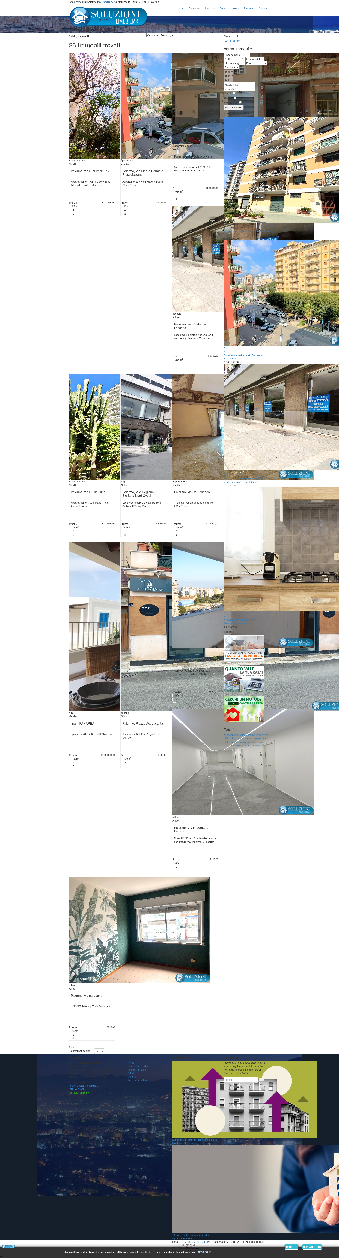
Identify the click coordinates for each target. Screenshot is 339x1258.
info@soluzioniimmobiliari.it (84, 1085)
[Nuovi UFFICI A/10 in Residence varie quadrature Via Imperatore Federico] (243, 762)
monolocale (257, 742)
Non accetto (312, 1247)
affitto (227, 738)
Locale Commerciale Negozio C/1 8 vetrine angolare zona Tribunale (243, 480)
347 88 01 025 (232, 41)
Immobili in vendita (138, 1066)
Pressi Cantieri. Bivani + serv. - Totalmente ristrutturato (241, 621)
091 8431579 (76, 1089)
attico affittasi (248, 735)
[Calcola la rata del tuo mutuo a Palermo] (244, 710)
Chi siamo (194, 8)
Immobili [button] (210, 8)
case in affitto (231, 745)
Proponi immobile (137, 1080)
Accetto (292, 1247)
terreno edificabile (253, 745)
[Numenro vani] (71, 210)
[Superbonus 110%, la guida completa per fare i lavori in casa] (244, 1099)
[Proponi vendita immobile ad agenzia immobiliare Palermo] (244, 650)
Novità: (228, 93)
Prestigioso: (231, 102)
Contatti (132, 1076)
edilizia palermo (251, 738)
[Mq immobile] (70, 206)
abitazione (235, 735)
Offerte (131, 1073)
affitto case (236, 738)
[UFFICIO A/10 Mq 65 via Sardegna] (139, 930)
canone (264, 738)
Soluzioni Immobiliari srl (192, 1242)
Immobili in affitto (137, 1069)
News (236, 8)
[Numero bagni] (71, 213)
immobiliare (261, 735)
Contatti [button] (263, 8)
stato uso (229, 742)
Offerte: (228, 98)
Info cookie (204, 1252)
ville (241, 745)
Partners (249, 8)
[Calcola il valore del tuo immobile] (244, 680)
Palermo (246, 742)
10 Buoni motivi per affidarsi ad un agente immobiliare (191, 1236)
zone (226, 735)
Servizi (223, 8)
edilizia (238, 742)
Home (180, 8)
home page (82, 19)
